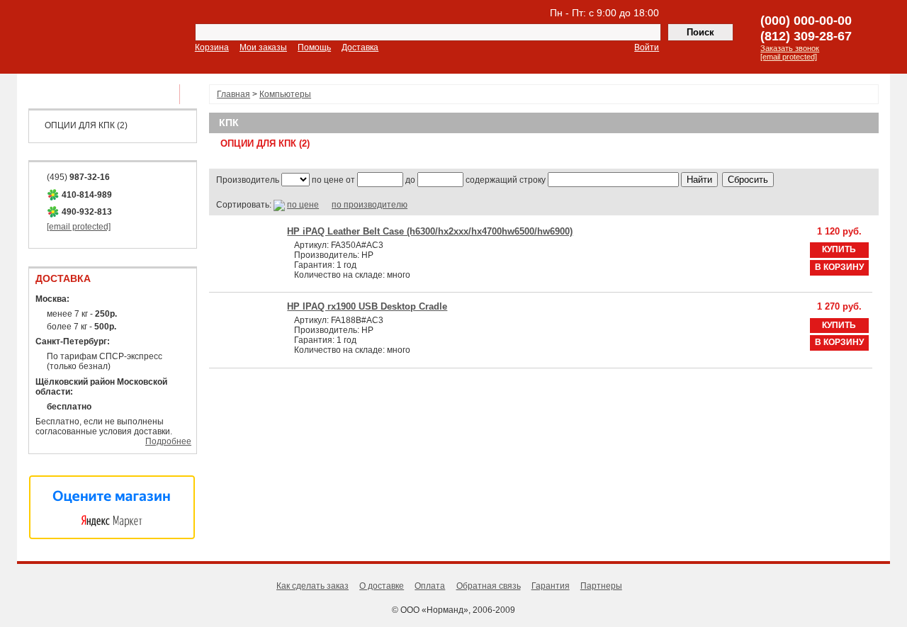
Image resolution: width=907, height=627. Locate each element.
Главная (233, 94)
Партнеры (601, 586)
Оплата (430, 586)
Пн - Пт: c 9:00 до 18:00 (604, 12)
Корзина (212, 47)
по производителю (369, 205)
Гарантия (550, 586)
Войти (646, 47)
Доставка (360, 47)
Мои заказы (263, 47)
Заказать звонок (789, 48)
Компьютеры (285, 94)
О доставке (381, 586)
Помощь (314, 47)
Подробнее (168, 441)
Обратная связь (488, 586)
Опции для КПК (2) (86, 125)
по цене (303, 205)
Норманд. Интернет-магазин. (97, 38)
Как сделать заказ (312, 586)
